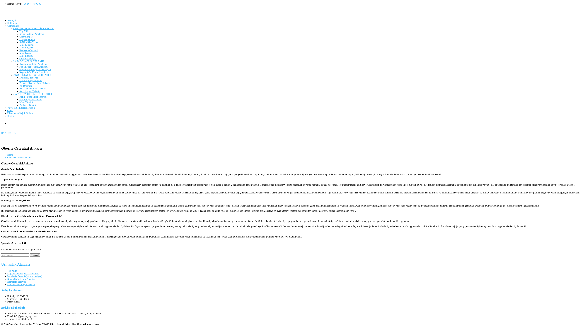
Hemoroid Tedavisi (28, 77)
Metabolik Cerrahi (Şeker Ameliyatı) (24, 276)
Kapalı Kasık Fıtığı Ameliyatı (33, 66)
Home (10, 155)
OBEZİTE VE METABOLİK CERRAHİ (33, 28)
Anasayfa (11, 20)
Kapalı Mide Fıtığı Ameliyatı (33, 64)
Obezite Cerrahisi (27, 58)
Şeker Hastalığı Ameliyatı (31, 34)
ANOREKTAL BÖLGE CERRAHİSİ (32, 75)
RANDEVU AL (9, 133)
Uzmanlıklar (13, 25)
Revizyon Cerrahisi (28, 50)
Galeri (10, 110)
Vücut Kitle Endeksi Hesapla (21, 107)
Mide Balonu (25, 53)
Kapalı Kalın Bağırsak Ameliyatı (35, 69)
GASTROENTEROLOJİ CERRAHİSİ (32, 94)
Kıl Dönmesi (25, 86)
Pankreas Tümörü (27, 105)
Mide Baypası (26, 47)
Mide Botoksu (26, 56)
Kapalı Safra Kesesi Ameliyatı (33, 72)
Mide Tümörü (26, 102)
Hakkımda (12, 23)
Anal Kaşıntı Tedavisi (29, 91)
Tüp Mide (24, 31)
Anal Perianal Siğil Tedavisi (32, 88)
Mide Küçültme (26, 45)
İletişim (10, 116)
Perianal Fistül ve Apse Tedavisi (34, 83)
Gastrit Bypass (26, 36)
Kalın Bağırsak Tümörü (30, 99)
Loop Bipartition (27, 39)
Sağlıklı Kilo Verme (28, 42)
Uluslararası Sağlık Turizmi (20, 113)
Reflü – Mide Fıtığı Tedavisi (32, 97)
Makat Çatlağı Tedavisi (30, 80)
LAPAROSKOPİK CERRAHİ (28, 61)
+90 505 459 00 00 (32, 3)
